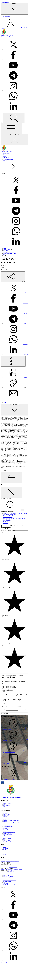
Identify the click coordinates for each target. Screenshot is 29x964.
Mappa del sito (9, 962)
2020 (4, 254)
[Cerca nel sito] (14, 118)
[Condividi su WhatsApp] (13, 100)
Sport (4, 819)
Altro (4, 691)
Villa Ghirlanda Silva (7, 841)
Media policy (3, 962)
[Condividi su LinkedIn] (13, 110)
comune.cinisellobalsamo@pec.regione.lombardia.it (11, 869)
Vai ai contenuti (4, 1)
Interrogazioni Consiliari (8, 252)
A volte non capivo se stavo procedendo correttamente (14, 700)
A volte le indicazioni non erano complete (12, 699)
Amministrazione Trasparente (9, 880)
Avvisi (4, 849)
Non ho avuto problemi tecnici (9, 690)
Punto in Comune (7, 814)
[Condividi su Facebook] (13, 59)
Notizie (4, 847)
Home (4, 248)
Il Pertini (5, 828)
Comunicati (5, 848)
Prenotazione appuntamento (9, 876)
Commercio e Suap (7, 825)
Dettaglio (4, 709)
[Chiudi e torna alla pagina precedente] (11, 477)
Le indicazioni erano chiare (9, 686)
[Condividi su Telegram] (13, 80)
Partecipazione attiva (7, 833)
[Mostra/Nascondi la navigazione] (11, 128)
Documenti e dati (7, 807)
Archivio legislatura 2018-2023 (10, 253)
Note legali (5, 883)
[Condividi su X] (13, 49)
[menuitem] (15, 377)
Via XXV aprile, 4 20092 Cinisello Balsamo (10, 861)
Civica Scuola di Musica (8, 823)
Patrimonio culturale (7, 834)
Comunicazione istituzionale (9, 159)
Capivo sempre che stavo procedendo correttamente (14, 688)
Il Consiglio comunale (8, 250)
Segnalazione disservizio (8, 877)
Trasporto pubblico (7, 838)
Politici (4, 806)
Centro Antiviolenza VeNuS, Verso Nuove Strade (13, 822)
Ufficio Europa (6, 840)
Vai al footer (10, 1)
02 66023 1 (10, 870)
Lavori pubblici (6, 829)
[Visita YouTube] (13, 69)
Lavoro (4, 831)
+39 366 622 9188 (13, 867)
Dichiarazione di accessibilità (9, 884)
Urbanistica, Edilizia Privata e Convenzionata (13, 820)
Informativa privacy (7, 881)
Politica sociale (6, 817)
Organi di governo (7, 249)
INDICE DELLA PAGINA (14, 404)
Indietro (2, 713)
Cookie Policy (6, 882)
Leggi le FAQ (6, 875)
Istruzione (5, 813)
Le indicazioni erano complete (9, 687)
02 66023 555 (11, 871)
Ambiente (5, 821)
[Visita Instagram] (13, 90)
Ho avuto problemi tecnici (8, 702)
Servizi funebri (6, 837)
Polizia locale (6, 816)
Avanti (6, 713)
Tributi (4, 839)
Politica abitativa (6, 815)
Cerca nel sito (3, 498)
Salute (4, 835)
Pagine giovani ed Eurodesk (9, 832)
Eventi (4, 854)
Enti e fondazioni (7, 805)
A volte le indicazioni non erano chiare (11, 698)
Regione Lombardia (5, 2)
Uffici (4, 804)
